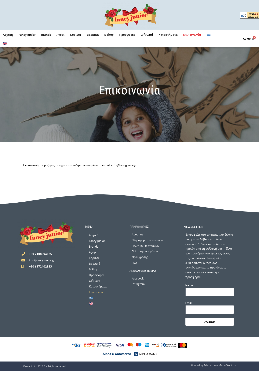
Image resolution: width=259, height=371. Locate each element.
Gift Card (147, 34)
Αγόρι (60, 34)
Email (188, 303)
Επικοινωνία (192, 34)
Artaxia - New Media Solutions (220, 365)
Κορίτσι (75, 34)
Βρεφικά (93, 34)
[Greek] (209, 34)
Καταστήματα (168, 34)
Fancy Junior (27, 34)
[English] (5, 43)
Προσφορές (127, 34)
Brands (46, 34)
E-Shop (109, 34)
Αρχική (8, 34)
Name (189, 285)
